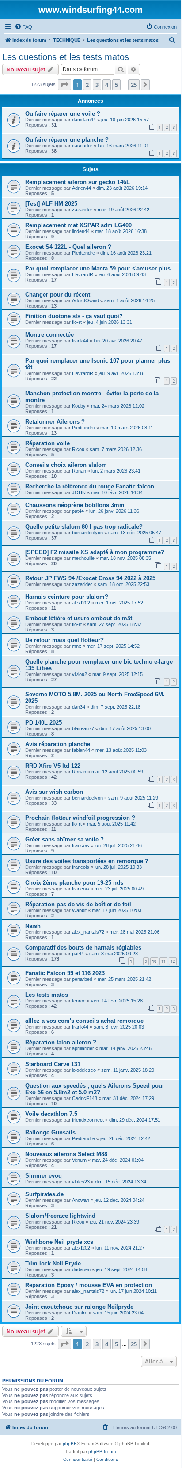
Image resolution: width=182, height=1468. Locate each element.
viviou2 (79, 674)
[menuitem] (23, 27)
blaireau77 (83, 728)
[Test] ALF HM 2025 (51, 203)
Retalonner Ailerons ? (55, 421)
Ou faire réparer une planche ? (67, 139)
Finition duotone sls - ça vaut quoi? (74, 316)
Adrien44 (81, 188)
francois (80, 845)
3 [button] (97, 85)
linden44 (81, 231)
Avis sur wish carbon (54, 791)
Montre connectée (49, 334)
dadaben (81, 1269)
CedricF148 (84, 1098)
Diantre (79, 1312)
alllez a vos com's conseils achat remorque (84, 1020)
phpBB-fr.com (102, 1451)
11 (163, 961)
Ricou (78, 449)
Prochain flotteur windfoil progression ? (80, 818)
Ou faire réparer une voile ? (62, 113)
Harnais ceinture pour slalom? (66, 596)
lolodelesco (84, 1070)
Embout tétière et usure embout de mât (78, 618)
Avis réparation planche (57, 744)
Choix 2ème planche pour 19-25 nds (74, 882)
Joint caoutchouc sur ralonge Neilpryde (79, 1306)
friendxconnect (88, 1120)
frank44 (80, 340)
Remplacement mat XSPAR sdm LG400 (78, 225)
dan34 (78, 707)
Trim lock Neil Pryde (53, 1263)
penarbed (82, 979)
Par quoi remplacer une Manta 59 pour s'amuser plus (98, 268)
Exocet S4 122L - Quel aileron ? (68, 247)
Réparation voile (47, 443)
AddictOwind (85, 300)
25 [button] (134, 85)
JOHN (79, 492)
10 (154, 961)
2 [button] (87, 85)
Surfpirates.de (44, 1194)
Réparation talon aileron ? (60, 1042)
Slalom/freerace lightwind (60, 1216)
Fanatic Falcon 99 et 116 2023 (65, 973)
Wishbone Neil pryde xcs (59, 1242)
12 (173, 961)
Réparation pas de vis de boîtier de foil (78, 904)
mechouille (83, 558)
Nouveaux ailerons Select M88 (66, 1154)
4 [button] (106, 85)
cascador (82, 145)
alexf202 (81, 602)
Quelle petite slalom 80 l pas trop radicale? (84, 526)
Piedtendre (83, 252)
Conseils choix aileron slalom (66, 465)
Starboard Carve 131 (52, 1064)
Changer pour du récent (57, 294)
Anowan (80, 1200)
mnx (76, 646)
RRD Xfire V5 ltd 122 (52, 765)
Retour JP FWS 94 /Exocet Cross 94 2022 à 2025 (90, 578)
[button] (64, 84)
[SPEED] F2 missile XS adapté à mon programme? (94, 552)
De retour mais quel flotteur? (64, 640)
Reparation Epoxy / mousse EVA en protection (88, 1285)
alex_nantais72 (88, 932)
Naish (33, 926)
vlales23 (81, 1181)
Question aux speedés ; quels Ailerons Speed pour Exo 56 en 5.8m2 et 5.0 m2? (94, 1089)
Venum (79, 1160)
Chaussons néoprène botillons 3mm (75, 505)
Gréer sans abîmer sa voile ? (64, 839)
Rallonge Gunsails (50, 1132)
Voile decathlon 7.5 (51, 1114)
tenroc (79, 1000)
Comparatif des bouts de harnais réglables (83, 947)
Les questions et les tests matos (65, 57)
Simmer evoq (43, 1175)
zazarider (82, 209)
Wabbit (79, 910)
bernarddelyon (87, 532)
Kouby (79, 406)
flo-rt (77, 322)
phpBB (70, 1443)
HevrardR (82, 274)
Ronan (79, 470)
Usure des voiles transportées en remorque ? (86, 861)
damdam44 (84, 119)
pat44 (78, 511)
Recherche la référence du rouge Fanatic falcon (89, 486)
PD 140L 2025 (43, 722)
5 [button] (116, 85)
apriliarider (83, 1048)
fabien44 (81, 750)
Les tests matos (46, 994)
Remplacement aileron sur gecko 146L (77, 182)
